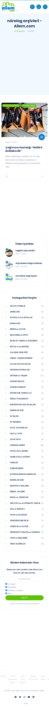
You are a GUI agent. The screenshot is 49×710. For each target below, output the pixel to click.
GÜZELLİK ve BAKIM (19, 451)
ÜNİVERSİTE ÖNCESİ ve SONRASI (25, 532)
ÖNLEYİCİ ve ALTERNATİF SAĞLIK (25, 503)
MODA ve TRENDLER (19, 497)
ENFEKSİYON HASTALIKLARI (23, 404)
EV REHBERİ (15, 422)
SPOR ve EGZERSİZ (18, 515)
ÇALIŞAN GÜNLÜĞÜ (19, 352)
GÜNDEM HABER (29, 105)
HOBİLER (14, 462)
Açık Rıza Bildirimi (23, 679)
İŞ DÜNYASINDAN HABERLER (23, 474)
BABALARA (15, 323)
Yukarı (26, 703)
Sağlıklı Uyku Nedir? (25, 250)
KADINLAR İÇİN (17, 480)
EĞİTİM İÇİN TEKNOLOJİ (20, 393)
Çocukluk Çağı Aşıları (26, 276)
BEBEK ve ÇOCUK (17, 329)
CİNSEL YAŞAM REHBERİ (21, 358)
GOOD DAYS (15, 439)
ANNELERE (15, 312)
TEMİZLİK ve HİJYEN (19, 526)
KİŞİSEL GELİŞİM (17, 491)
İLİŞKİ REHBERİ (16, 468)
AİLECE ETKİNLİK (17, 306)
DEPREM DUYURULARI (20, 370)
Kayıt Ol (25, 598)
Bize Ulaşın (43, 678)
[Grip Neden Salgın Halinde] (9, 265)
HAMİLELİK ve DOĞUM (20, 457)
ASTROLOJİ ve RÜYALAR (21, 317)
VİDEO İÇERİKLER (17, 544)
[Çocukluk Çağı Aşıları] (9, 278)
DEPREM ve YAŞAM (18, 375)
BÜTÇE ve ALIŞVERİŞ (11, 105)
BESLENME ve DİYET (19, 335)
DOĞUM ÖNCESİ (17, 381)
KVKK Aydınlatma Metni (12, 679)
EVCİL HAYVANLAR (18, 428)
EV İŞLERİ (14, 416)
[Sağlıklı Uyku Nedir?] (9, 253)
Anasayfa (20, 31)
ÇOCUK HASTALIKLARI (20, 364)
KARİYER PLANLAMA (19, 486)
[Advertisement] (24, 64)
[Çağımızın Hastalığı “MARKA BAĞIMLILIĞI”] (24, 120)
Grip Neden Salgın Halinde (28, 263)
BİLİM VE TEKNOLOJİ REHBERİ (23, 341)
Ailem (9, 593)
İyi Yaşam (11, 584)
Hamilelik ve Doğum (15, 590)
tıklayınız (36, 604)
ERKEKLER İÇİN (16, 410)
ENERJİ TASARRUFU (19, 399)
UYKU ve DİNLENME (18, 538)
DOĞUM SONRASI (18, 387)
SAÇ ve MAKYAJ (17, 509)
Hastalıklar (11, 587)
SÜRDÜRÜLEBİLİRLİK (19, 520)
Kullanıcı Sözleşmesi (33, 678)
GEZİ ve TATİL (16, 433)
